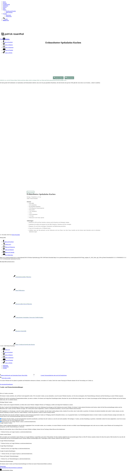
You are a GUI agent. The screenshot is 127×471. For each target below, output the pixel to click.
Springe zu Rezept (59, 77)
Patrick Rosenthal (16, 234)
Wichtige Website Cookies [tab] (6, 402)
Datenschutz (3, 466)
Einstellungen (9, 384)
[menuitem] (65, 1)
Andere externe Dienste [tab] (5, 434)
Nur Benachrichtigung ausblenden (21, 384)
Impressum (3, 381)
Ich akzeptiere (3, 384)
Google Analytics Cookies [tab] (6, 423)
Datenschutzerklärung (16, 381)
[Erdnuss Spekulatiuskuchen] (44, 76)
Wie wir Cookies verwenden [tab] (6, 393)
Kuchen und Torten (4, 39)
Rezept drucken (70, 77)
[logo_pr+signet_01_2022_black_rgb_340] (12, 35)
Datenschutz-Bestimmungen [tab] (6, 461)
